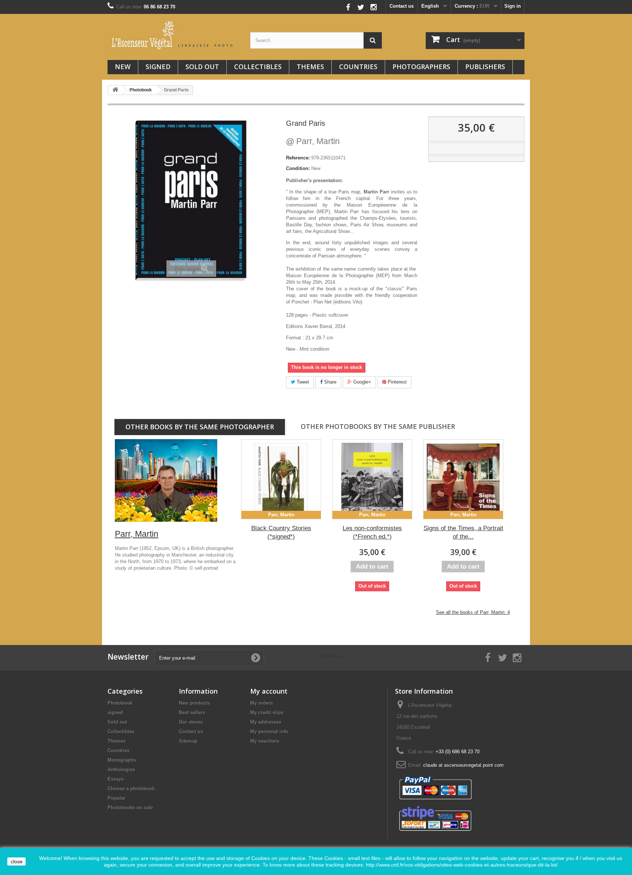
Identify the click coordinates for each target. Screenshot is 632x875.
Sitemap (188, 741)
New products (194, 703)
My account (268, 691)
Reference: (298, 158)
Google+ (361, 382)
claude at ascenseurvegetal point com (463, 765)
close (17, 861)
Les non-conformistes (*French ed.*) (372, 532)
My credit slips (266, 712)
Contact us (402, 6)
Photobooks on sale (130, 807)
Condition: (298, 168)
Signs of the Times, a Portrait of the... (463, 532)
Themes (310, 66)
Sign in (512, 6)
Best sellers (192, 712)
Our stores (191, 722)
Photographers (421, 66)
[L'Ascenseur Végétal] (173, 35)
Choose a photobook (131, 788)
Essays (116, 779)
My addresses (265, 722)
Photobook (120, 703)
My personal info (269, 731)
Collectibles (258, 66)
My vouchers (264, 741)
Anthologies (121, 769)
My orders (261, 703)
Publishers (485, 66)
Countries (358, 66)
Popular (116, 798)
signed (158, 66)
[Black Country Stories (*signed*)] (281, 479)
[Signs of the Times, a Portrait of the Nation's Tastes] (463, 479)
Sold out (202, 66)
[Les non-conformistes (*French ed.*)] (372, 479)
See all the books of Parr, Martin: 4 (473, 612)
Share (329, 382)
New (123, 66)
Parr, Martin (313, 141)
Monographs (122, 760)
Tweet (302, 382)
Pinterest (396, 382)
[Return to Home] (115, 90)
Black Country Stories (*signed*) (281, 532)
